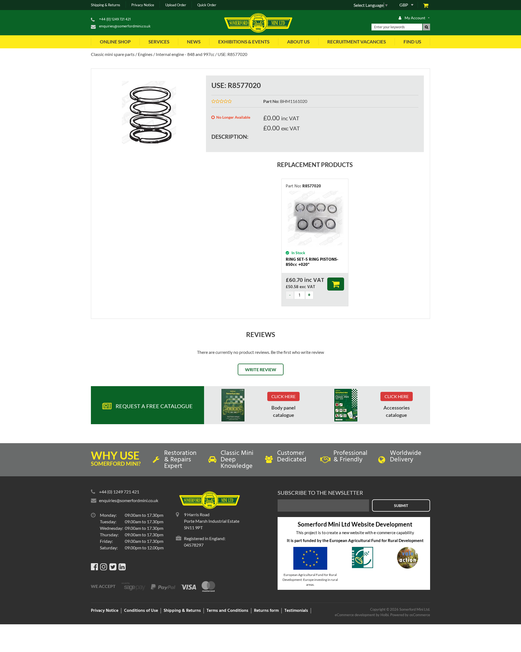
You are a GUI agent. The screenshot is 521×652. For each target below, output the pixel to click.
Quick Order (206, 5)
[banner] (232, 405)
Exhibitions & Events (243, 42)
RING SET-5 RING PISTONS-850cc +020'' (312, 262)
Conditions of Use (141, 610)
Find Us (412, 42)
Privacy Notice (142, 5)
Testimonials (296, 610)
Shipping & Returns (105, 5)
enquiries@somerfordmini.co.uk (125, 26)
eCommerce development (355, 615)
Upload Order (175, 5)
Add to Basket (335, 284)
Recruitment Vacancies (356, 42)
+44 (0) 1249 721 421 (115, 19)
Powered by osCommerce (410, 615)
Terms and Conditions (227, 610)
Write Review (260, 369)
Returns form (266, 610)
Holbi (384, 615)
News (194, 42)
